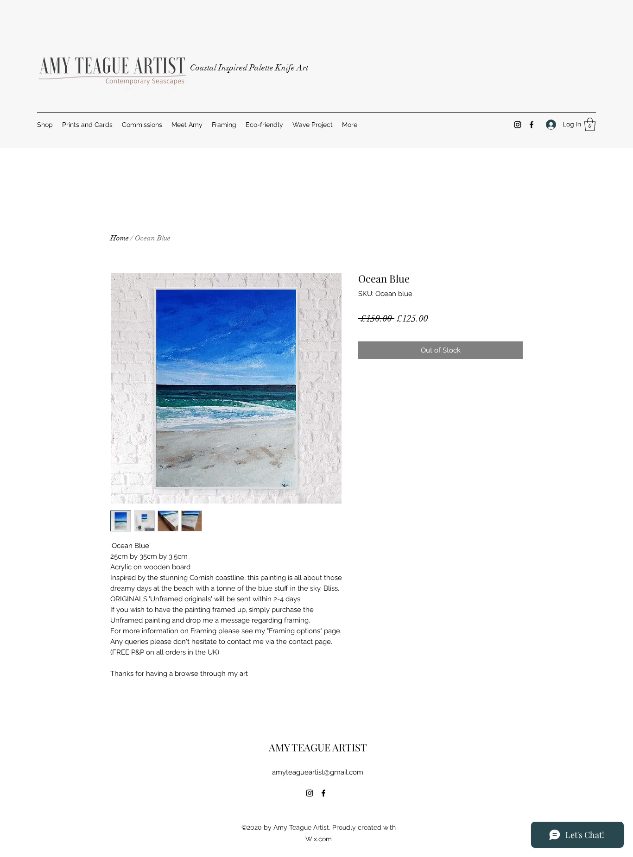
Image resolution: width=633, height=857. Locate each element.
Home (119, 238)
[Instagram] (517, 124)
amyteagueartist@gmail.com (317, 772)
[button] (589, 124)
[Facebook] (531, 124)
